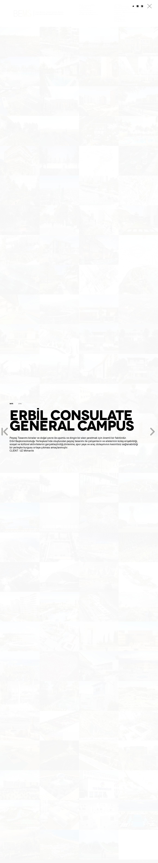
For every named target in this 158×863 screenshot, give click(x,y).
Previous (4, 431)
